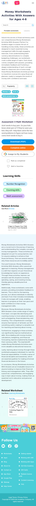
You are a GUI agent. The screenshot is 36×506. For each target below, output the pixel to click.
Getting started (26, 454)
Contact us (7, 470)
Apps (5, 458)
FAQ (22, 484)
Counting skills (13, 190)
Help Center (8, 486)
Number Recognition (16, 184)
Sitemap (6, 482)
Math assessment (14, 196)
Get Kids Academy (27, 466)
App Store (7, 474)
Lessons (27, 31)
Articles (11, 209)
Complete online (18, 148)
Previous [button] (3, 222)
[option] (18, 221)
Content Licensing (27, 480)
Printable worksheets (11, 31)
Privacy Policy (23, 497)
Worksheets (8, 454)
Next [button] (33, 222)
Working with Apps (27, 462)
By (4, 86)
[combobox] (11, 86)
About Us (7, 466)
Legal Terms (12, 497)
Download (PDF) (18, 142)
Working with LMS (27, 458)
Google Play (8, 478)
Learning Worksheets (17, 393)
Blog (5, 462)
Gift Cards (24, 470)
